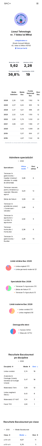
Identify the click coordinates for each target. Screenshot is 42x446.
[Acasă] (7, 3)
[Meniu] (37, 3)
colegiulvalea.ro (21, 40)
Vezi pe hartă (22, 48)
